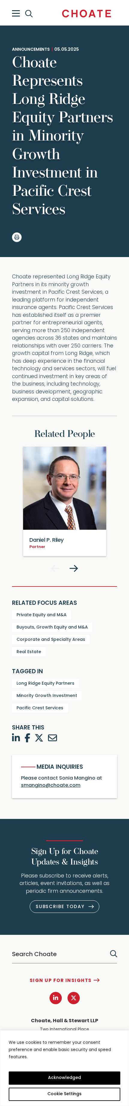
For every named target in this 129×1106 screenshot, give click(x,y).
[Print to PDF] (17, 237)
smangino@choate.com (50, 785)
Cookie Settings (64, 1094)
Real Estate (28, 652)
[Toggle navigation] (16, 13)
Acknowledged (64, 1078)
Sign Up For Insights (61, 981)
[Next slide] (74, 568)
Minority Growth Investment (46, 696)
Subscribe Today (60, 907)
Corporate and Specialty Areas (50, 640)
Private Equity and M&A (41, 615)
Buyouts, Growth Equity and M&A (52, 627)
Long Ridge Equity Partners (45, 683)
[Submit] (114, 954)
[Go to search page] (29, 14)
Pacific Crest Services (39, 708)
